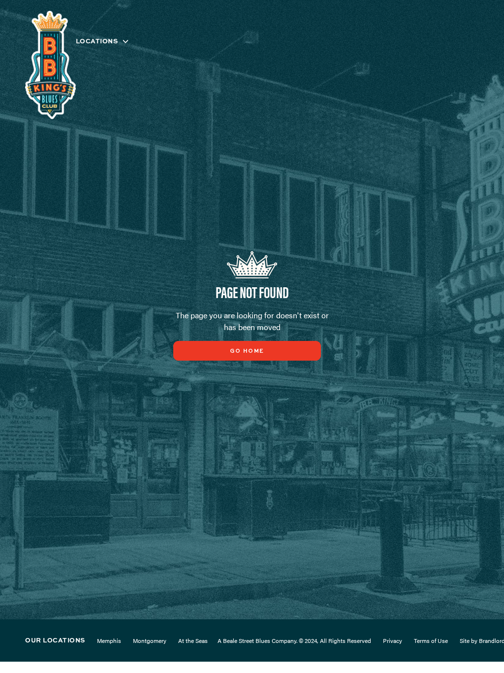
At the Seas (193, 640)
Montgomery (149, 640)
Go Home (247, 351)
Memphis (109, 640)
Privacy (392, 640)
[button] (103, 41)
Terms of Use (431, 640)
